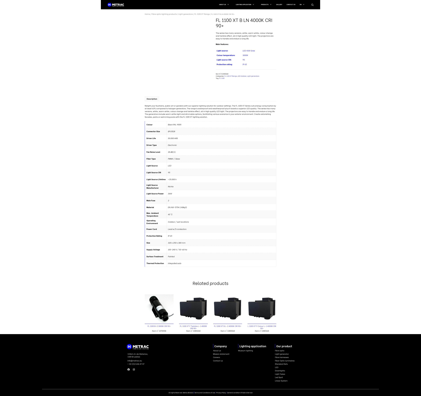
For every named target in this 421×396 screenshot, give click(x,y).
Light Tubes (280, 374)
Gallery (279, 4)
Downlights (280, 370)
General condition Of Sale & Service (239, 392)
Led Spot (279, 377)
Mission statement (221, 354)
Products (264, 4)
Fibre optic (279, 350)
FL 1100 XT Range (202, 14)
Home (147, 14)
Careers (216, 357)
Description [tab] (152, 98)
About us (222, 4)
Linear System (281, 380)
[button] (312, 5)
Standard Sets (281, 363)
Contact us (291, 4)
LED (276, 367)
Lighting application (243, 4)
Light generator (282, 354)
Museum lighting (245, 350)
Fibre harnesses (282, 357)
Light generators (185, 14)
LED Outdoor (242, 76)
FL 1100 (221, 78)
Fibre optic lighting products (164, 14)
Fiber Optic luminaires (284, 360)
